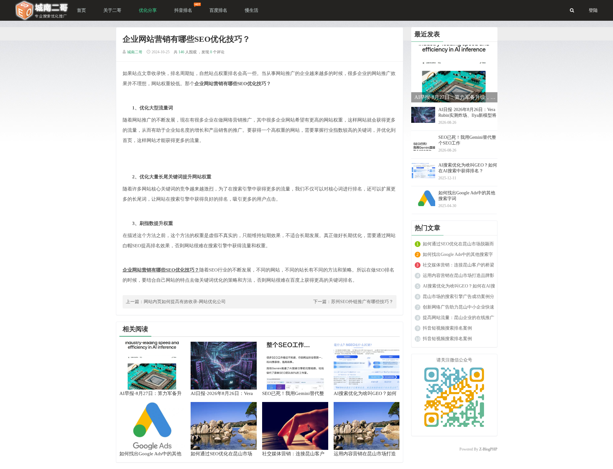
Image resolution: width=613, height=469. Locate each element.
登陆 (593, 10)
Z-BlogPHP (488, 449)
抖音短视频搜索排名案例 (447, 328)
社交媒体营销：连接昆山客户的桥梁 (458, 265)
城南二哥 (134, 52)
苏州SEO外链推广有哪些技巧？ (362, 301)
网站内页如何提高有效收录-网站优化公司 (185, 301)
